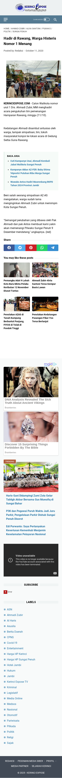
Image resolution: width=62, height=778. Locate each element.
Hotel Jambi (14, 665)
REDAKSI (9, 761)
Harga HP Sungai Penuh (21, 659)
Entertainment (15, 648)
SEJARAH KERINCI (41, 766)
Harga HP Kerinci (17, 654)
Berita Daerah (15, 631)
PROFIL (50, 761)
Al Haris (11, 620)
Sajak (10, 742)
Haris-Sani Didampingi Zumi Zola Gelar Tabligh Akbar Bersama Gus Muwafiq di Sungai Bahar (29, 499)
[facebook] (9, 248)
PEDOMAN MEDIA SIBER (30, 761)
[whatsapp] (42, 248)
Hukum (11, 670)
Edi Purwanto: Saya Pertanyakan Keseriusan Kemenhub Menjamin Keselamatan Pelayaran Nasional (26, 530)
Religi (10, 737)
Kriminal (12, 687)
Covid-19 (12, 642)
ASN (9, 609)
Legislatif (12, 692)
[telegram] (52, 248)
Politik (10, 731)
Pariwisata (13, 720)
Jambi (10, 676)
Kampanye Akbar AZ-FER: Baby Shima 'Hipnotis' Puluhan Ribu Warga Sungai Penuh (30, 173)
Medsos (11, 704)
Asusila (11, 626)
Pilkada (11, 726)
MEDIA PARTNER (19, 766)
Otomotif (12, 715)
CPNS (10, 637)
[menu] (8, 19)
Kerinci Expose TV (17, 681)
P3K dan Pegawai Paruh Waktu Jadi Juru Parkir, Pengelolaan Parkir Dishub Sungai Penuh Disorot (30, 514)
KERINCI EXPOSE (36, 772)
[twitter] (20, 248)
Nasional (12, 709)
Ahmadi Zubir (15, 615)
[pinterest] (30, 248)
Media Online (14, 698)
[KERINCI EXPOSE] (31, 8)
